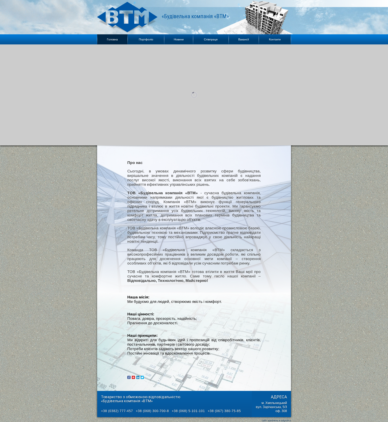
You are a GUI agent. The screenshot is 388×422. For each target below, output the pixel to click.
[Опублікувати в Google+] (133, 377)
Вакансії (243, 39)
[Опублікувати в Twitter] (142, 377)
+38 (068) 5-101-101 (188, 411)
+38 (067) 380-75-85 (224, 411)
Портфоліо (146, 39)
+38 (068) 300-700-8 (152, 411)
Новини (179, 39)
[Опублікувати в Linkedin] (137, 377)
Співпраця (211, 39)
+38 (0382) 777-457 (117, 411)
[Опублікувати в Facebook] (129, 377)
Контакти (275, 39)
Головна (112, 39)
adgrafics (286, 420)
